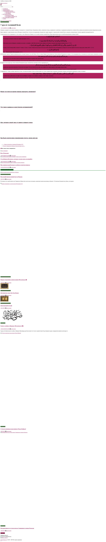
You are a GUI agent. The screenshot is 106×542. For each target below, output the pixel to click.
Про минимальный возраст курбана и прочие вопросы (15, 165)
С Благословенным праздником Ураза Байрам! (13, 429)
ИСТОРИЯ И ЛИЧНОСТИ (11, 16)
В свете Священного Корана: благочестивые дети (14, 145)
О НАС (4, 18)
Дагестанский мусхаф (6, 305)
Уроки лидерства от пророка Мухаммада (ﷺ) (13, 144)
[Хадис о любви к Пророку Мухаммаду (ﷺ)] (12, 320)
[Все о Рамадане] (4, 150)
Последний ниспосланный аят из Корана (11, 176)
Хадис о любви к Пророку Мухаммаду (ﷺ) (12, 326)
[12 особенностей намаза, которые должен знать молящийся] (13, 156)
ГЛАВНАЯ (5, 8)
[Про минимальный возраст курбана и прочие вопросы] (12, 162)
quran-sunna (13, 27)
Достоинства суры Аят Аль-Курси (9, 293)
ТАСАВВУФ (8, 13)
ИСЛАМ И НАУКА (7, 14)
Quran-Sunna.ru (3, 539)
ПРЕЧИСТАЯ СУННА (10, 12)
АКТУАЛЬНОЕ (6, 9)
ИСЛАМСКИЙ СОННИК (8, 17)
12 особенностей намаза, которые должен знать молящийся (16, 159)
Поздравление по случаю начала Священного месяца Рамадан (17, 528)
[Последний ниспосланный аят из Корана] (9, 172)
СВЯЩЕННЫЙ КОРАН (8, 10)
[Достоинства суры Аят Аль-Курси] (4, 288)
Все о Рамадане (4, 153)
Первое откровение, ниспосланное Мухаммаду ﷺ (13, 279)
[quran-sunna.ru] (1, 4)
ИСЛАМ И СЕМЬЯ (9, 15)
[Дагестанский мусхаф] (4, 301)
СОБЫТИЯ (2, 323)
